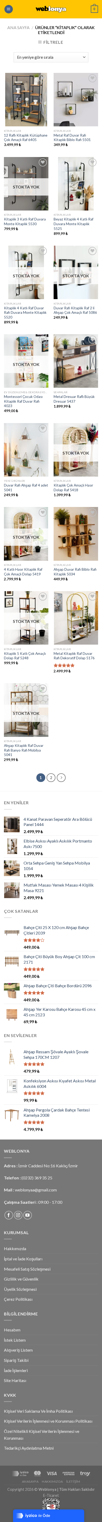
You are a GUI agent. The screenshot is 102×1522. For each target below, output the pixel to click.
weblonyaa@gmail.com (36, 1189)
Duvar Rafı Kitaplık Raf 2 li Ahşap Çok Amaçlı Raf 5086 (75, 310)
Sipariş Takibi (16, 1360)
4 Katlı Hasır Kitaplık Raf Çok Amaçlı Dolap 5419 (23, 571)
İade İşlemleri (16, 1370)
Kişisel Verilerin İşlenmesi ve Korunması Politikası (48, 1420)
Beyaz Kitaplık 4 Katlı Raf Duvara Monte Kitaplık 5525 (73, 223)
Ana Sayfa (18, 27)
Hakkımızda (15, 1248)
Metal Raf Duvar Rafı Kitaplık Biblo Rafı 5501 (72, 137)
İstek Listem (15, 1339)
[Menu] (8, 9)
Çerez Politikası (18, 1299)
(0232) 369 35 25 (36, 1177)
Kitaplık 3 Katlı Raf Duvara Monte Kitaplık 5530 (25, 221)
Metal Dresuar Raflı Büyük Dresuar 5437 (74, 399)
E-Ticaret (51, 1495)
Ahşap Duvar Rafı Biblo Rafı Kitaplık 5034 (75, 571)
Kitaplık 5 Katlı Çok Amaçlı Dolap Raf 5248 (25, 655)
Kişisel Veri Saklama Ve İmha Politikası (38, 1410)
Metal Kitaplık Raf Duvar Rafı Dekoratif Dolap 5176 (74, 655)
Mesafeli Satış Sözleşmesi (27, 1268)
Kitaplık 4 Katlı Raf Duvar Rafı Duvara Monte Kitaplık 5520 (25, 312)
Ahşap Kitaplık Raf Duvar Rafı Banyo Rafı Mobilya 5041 (23, 750)
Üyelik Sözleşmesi (20, 1289)
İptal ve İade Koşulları (23, 1258)
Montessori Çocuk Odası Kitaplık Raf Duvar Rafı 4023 (23, 401)
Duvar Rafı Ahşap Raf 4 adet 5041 (26, 487)
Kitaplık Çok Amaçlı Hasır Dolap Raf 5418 (73, 487)
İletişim (73, 1481)
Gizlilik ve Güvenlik (21, 1278)
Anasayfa (30, 1481)
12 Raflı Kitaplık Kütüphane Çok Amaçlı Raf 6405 (25, 137)
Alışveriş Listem (18, 1349)
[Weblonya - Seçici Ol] (51, 9)
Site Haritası (15, 1380)
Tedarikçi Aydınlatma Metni (29, 1447)
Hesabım (12, 1329)
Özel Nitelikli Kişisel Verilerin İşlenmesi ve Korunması (41, 1434)
